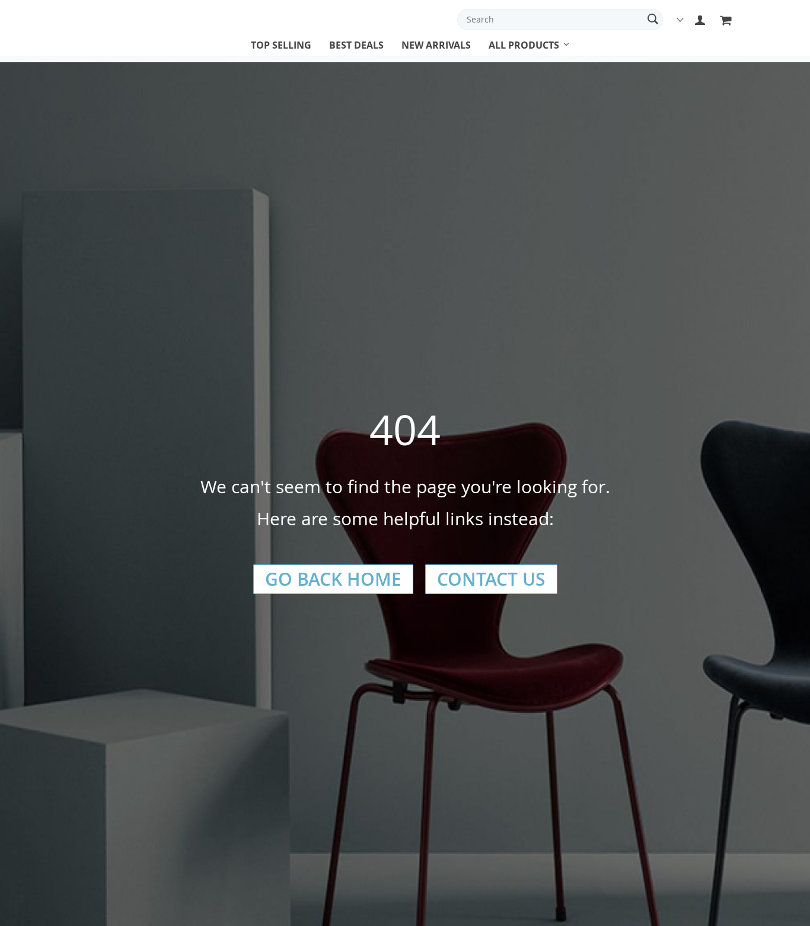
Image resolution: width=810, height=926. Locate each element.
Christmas (512, 56)
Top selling (281, 45)
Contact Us (491, 579)
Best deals (356, 45)
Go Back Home (333, 579)
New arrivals (436, 45)
